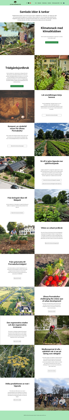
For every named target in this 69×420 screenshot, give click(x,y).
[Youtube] (30, 3)
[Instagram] (28, 3)
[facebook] (27, 3)
